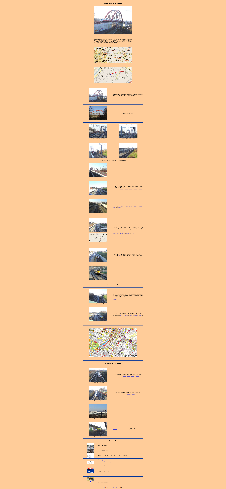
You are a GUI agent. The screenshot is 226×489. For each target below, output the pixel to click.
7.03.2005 (140, 206)
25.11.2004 (137, 376)
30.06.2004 (119, 207)
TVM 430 (115, 429)
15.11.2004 (140, 189)
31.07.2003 (124, 298)
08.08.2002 (129, 298)
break (120, 272)
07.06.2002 (134, 298)
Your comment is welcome (113, 487)
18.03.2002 (139, 298)
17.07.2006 (124, 376)
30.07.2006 (121, 189)
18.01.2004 (127, 233)
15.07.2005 (135, 189)
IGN (115, 358)
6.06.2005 (132, 376)
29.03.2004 (123, 233)
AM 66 (119, 255)
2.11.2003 (132, 233)
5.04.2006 (126, 189)
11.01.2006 (130, 189)
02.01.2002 (114, 299)
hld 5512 (124, 428)
